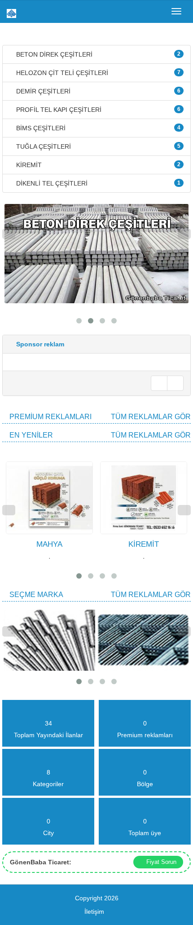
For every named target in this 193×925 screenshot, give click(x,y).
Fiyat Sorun (160, 862)
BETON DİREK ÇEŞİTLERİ (97, 54)
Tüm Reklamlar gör (151, 416)
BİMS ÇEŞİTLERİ (97, 128)
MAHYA (49, 544)
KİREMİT (97, 164)
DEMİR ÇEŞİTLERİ (97, 91)
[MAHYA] (7, 456)
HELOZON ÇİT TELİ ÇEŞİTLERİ (97, 72)
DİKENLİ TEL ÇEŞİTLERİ (97, 183)
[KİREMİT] (101, 456)
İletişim (94, 911)
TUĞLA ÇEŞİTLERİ (97, 146)
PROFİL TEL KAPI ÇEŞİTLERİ (97, 109)
